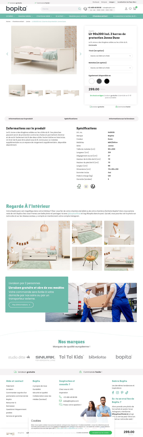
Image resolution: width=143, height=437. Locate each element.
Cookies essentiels (82, 433)
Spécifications (70, 119)
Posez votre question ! (72, 405)
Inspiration (63, 392)
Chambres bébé (43, 16)
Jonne (28, 21)
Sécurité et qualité (40, 392)
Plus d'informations (20, 305)
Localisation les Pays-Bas (127, 2)
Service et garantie (14, 416)
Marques (104, 2)
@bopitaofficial (74, 213)
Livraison (9, 389)
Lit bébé (9, 16)
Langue (112, 2)
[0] (134, 8)
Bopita (91, 31)
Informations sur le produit (21, 119)
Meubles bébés (24, 16)
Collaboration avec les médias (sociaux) (42, 398)
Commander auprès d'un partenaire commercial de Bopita (17, 396)
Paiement (10, 386)
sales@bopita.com (109, 7)
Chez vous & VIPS (66, 389)
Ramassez (10, 406)
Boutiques (96, 2)
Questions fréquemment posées (16, 411)
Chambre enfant (100, 16)
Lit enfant (59, 16)
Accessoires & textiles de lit (124, 16)
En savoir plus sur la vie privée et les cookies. (69, 428)
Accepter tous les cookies (100, 433)
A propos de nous (40, 386)
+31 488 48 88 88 (94, 7)
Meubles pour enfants (78, 16)
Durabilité (37, 389)
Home (8, 21)
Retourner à (11, 402)
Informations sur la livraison (121, 119)
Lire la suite (93, 45)
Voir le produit (15, 267)
